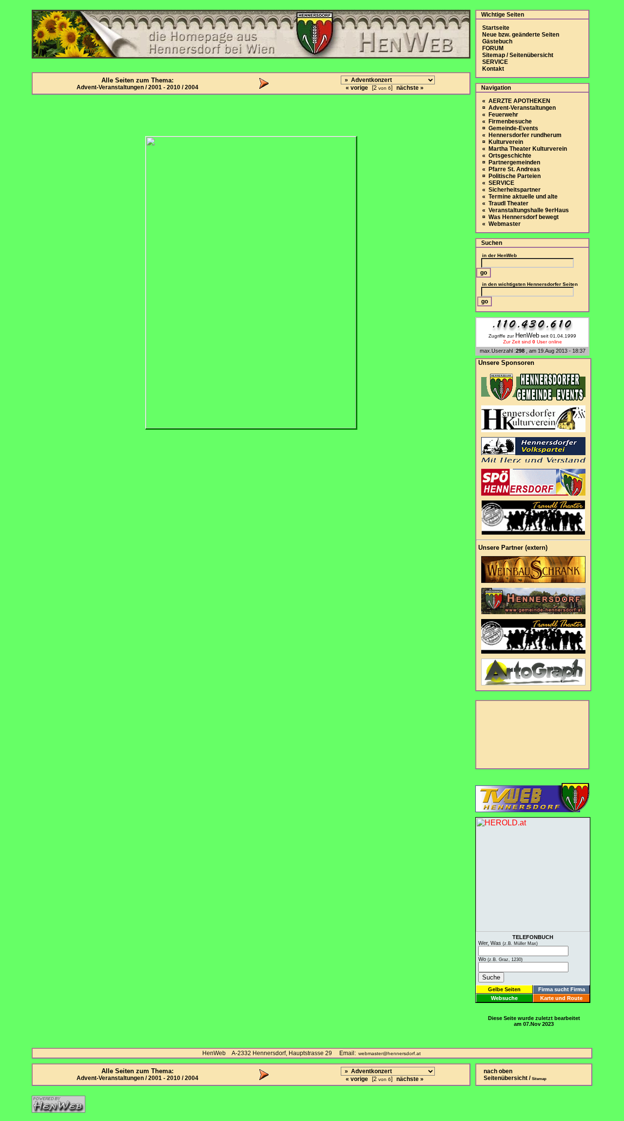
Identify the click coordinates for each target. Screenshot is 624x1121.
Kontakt (493, 68)
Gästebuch (497, 41)
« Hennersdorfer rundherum (522, 135)
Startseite (495, 27)
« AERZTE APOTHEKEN (516, 101)
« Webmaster (501, 223)
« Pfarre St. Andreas (511, 169)
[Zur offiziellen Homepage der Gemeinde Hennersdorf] (533, 611)
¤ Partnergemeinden (511, 162)
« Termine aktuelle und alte (520, 196)
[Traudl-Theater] (533, 532)
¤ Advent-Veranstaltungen (519, 107)
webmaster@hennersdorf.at (389, 1053)
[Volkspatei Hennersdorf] (533, 461)
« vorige (357, 87)
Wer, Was (508, 943)
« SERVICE (498, 183)
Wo (500, 959)
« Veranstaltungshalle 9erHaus (525, 210)
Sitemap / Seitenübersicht (517, 55)
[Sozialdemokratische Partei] (533, 493)
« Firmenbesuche (507, 121)
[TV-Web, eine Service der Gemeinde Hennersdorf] (532, 809)
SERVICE (495, 62)
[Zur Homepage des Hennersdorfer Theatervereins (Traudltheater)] (533, 651)
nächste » (410, 87)
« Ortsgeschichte (506, 155)
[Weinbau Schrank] (533, 580)
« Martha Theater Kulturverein (524, 148)
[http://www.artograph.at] (533, 683)
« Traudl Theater (505, 203)
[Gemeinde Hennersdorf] (533, 398)
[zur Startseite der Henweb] (58, 1110)
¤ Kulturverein (502, 142)
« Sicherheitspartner (511, 189)
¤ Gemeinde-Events (510, 128)
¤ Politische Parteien (511, 176)
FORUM (493, 48)
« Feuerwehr (500, 114)
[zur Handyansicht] (6, 6)
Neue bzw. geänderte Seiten (520, 34)
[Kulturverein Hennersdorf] (533, 429)
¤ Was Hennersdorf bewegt (520, 217)
